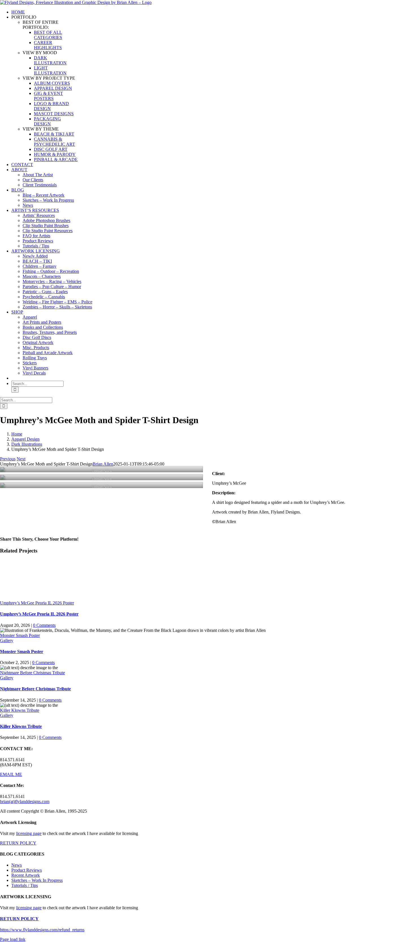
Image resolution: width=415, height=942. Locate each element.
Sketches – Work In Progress (37, 880)
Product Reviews (26, 870)
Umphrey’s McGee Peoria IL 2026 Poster (37, 603)
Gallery (6, 640)
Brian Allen (103, 464)
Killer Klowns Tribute (19, 710)
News (16, 865)
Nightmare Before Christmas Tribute (32, 672)
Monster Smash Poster (20, 635)
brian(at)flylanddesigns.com (24, 801)
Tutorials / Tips (24, 885)
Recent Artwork (25, 875)
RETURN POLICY (18, 843)
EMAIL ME (11, 774)
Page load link (12, 939)
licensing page (29, 833)
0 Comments (44, 625)
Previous (8, 458)
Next (21, 458)
